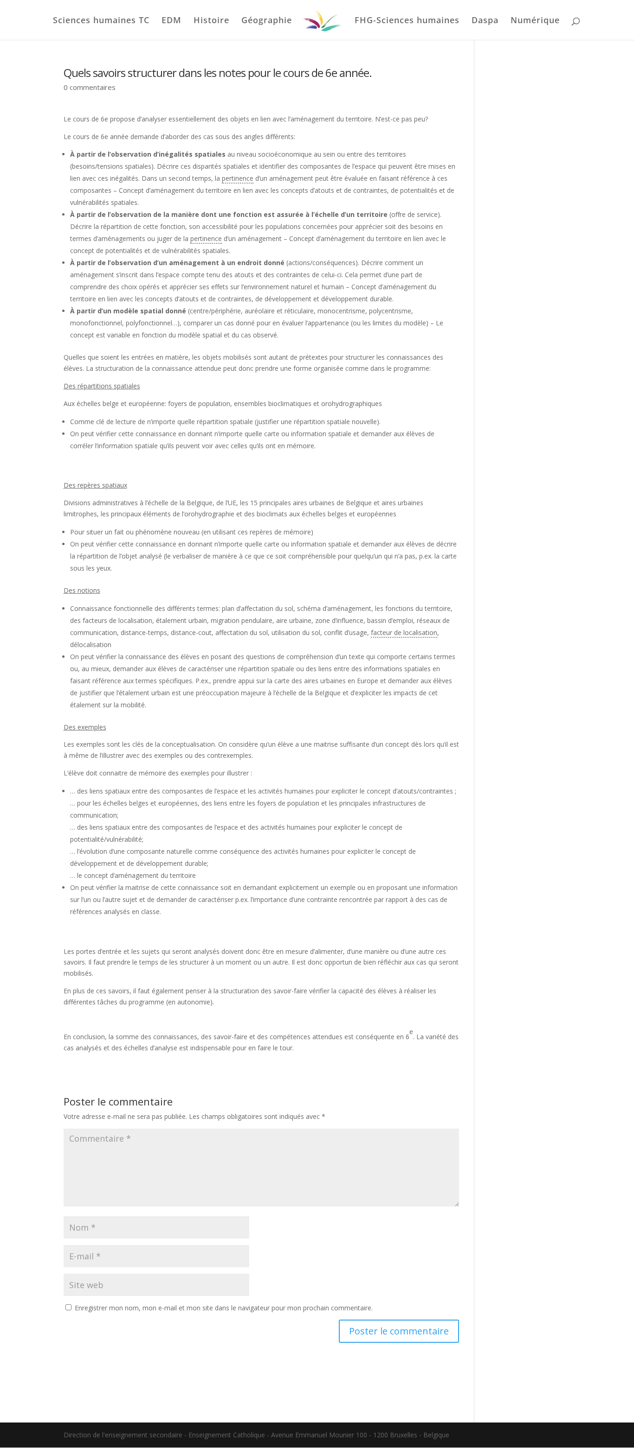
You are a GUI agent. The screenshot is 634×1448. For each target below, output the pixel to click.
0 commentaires (90, 87)
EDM (171, 21)
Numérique (535, 21)
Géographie (266, 21)
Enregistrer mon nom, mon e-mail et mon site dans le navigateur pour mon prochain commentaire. (224, 1307)
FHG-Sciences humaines (407, 21)
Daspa (485, 21)
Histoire (211, 21)
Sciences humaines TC (101, 21)
